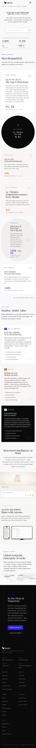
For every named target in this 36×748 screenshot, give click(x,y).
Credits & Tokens (7, 734)
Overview (4, 675)
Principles (5, 701)
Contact (4, 715)
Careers (4, 711)
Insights (4, 704)
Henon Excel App (7, 689)
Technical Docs (6, 685)
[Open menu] (30, 3)
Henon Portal (24, 744)
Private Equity (23, 698)
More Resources (6, 708)
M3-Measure (22, 685)
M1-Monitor (22, 679)
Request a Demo (14, 627)
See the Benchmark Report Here (23, 297)
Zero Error (5, 679)
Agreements (5, 723)
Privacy (4, 727)
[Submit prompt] (29, 30)
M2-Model (22, 682)
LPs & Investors (23, 704)
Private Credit (22, 701)
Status (32, 744)
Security (4, 682)
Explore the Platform (16, 633)
